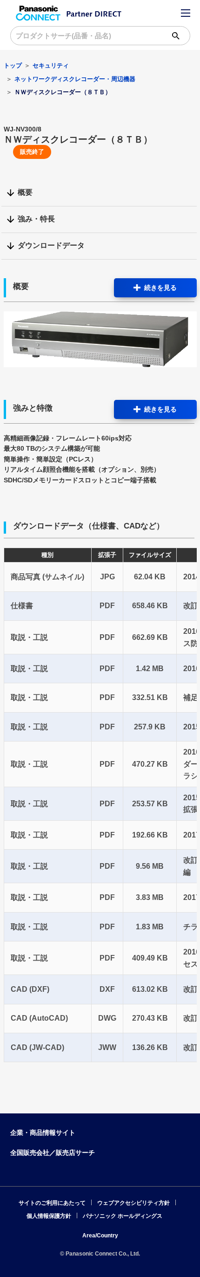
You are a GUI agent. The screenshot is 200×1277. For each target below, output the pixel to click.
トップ (13, 65)
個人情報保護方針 (49, 1216)
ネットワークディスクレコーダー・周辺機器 (74, 79)
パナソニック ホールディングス (122, 1216)
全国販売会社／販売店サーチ (52, 1152)
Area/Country (100, 1235)
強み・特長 (36, 219)
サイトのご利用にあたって (52, 1203)
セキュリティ (51, 65)
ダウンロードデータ (51, 245)
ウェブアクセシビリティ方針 (133, 1203)
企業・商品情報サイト (42, 1132)
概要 (25, 192)
